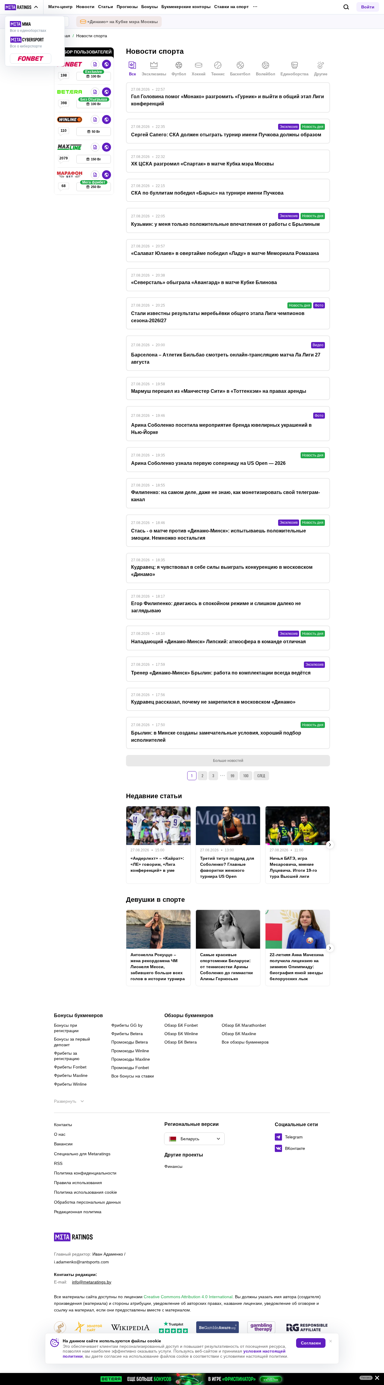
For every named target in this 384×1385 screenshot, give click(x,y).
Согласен (311, 1343)
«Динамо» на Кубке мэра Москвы (122, 21)
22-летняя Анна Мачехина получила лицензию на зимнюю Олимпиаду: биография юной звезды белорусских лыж (297, 966)
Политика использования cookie (85, 1192)
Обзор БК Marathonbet (244, 1025)
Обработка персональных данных (87, 1202)
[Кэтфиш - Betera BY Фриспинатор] (192, 1379)
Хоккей (199, 74)
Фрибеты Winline (70, 1084)
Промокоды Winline (130, 1050)
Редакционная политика (77, 1211)
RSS (58, 1163)
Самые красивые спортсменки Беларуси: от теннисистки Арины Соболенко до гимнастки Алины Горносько (226, 966)
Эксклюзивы (154, 74)
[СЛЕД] (330, 845)
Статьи (105, 6)
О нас (59, 1134)
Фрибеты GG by (126, 1025)
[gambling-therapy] (261, 1327)
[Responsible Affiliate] (307, 1328)
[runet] (60, 1327)
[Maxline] (70, 147)
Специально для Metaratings (82, 1153)
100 (245, 775)
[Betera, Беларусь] (70, 91)
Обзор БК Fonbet (181, 1025)
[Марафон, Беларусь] (70, 174)
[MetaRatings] (73, 1236)
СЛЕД (261, 775)
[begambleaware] (217, 1327)
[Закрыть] (375, 1379)
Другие (320, 74)
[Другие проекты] (21, 7)
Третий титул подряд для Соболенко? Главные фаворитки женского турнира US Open (227, 867)
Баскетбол (240, 74)
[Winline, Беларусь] (70, 119)
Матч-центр (60, 6)
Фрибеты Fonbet (70, 1067)
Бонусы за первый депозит (72, 1042)
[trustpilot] (173, 1327)
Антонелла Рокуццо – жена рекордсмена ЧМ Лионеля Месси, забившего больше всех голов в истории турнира (157, 966)
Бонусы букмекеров (78, 1015)
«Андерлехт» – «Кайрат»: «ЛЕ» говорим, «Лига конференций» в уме (157, 864)
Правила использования (78, 1182)
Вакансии (63, 1143)
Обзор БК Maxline (239, 1033)
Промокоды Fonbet (130, 1067)
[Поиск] (346, 7)
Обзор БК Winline (181, 1033)
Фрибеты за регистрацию (67, 1056)
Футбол (179, 74)
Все (132, 74)
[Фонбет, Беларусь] (70, 64)
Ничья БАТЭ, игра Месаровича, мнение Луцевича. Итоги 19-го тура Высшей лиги (293, 867)
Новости (85, 6)
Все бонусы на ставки (132, 1076)
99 (232, 775)
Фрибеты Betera (127, 1033)
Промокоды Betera (129, 1042)
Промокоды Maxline (130, 1059)
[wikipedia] (130, 1327)
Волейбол (265, 74)
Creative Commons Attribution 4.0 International (188, 1296)
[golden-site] (88, 1327)
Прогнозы (127, 6)
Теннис (218, 74)
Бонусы (149, 6)
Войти (367, 7)
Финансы (173, 1166)
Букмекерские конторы (186, 6)
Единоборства (294, 74)
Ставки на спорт (231, 6)
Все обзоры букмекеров (245, 1042)
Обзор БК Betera (180, 1042)
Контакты (63, 1124)
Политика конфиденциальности (85, 1173)
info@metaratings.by (91, 1282)
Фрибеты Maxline (71, 1075)
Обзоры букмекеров (188, 1015)
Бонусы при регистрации (66, 1028)
